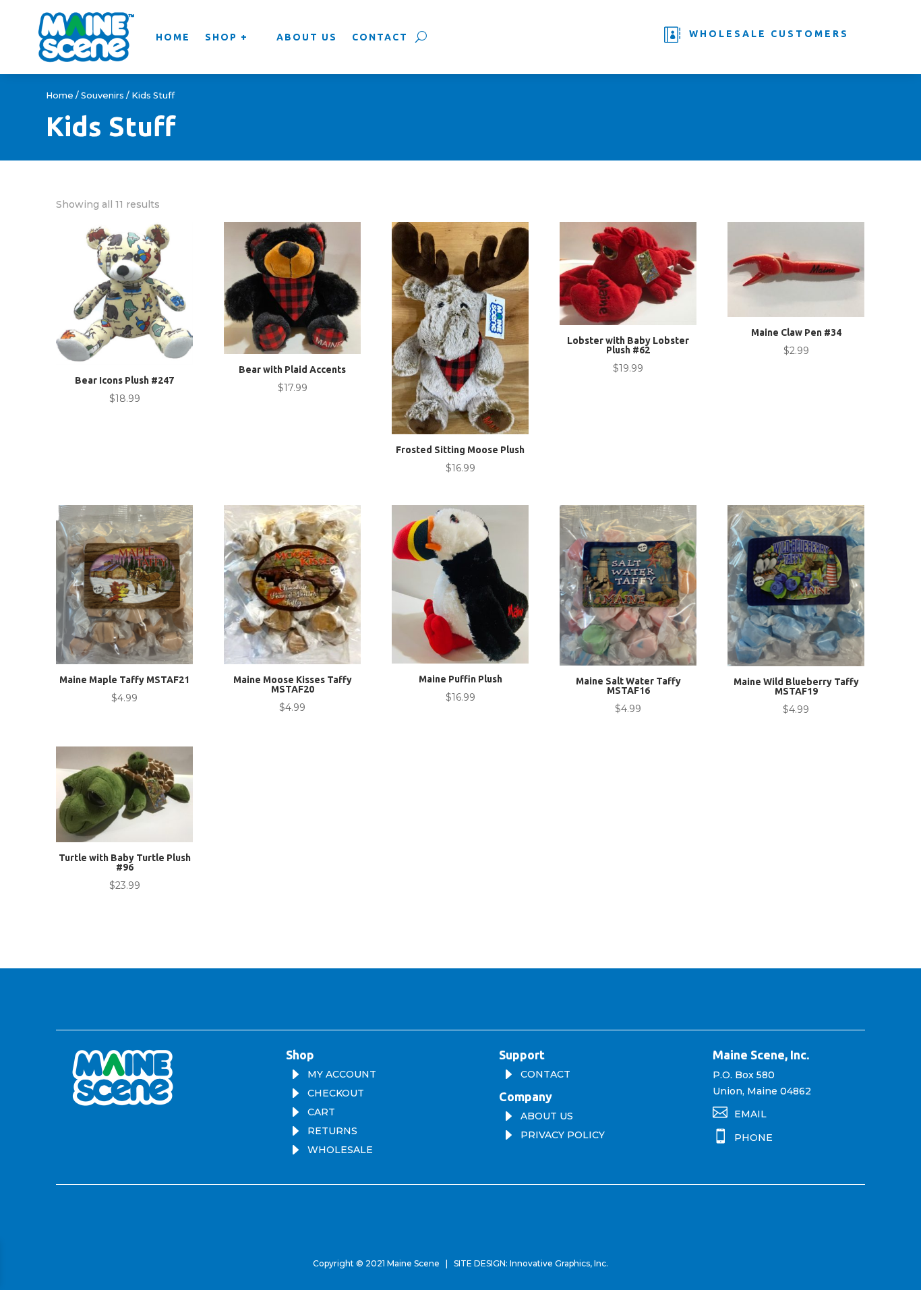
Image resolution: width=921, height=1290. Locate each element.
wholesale (340, 1150)
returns (332, 1131)
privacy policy (563, 1135)
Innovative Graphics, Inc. (559, 1263)
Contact (380, 37)
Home (173, 37)
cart (321, 1112)
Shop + (226, 37)
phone (753, 1138)
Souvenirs (102, 95)
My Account (341, 1074)
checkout (335, 1093)
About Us (306, 37)
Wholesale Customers (769, 33)
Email (750, 1114)
